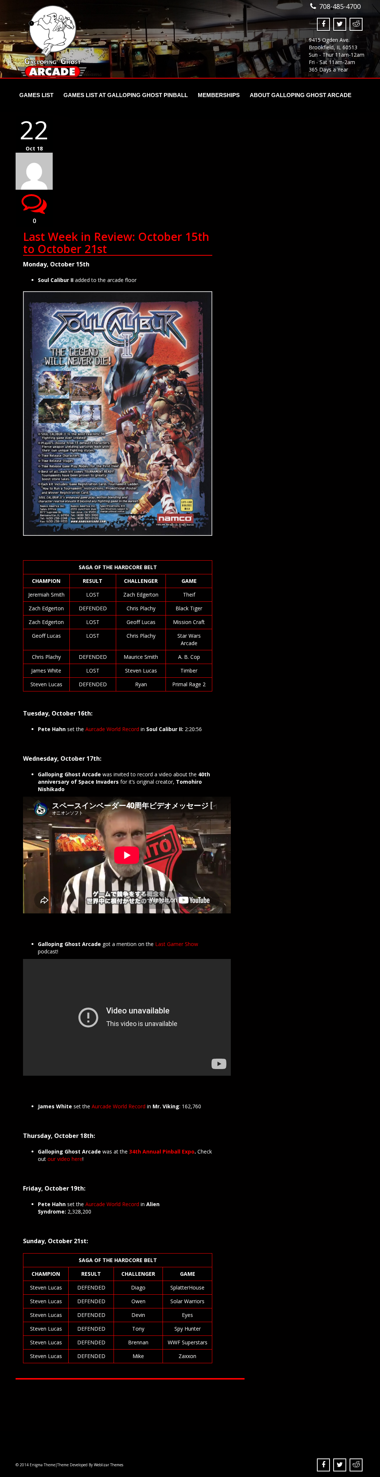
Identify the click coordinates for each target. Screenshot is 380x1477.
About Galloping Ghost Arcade (300, 95)
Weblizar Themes (108, 1464)
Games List (36, 95)
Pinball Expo (178, 1151)
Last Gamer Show (176, 943)
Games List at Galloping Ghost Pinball (125, 95)
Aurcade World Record (112, 729)
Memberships (219, 95)
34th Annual (146, 1151)
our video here (65, 1158)
